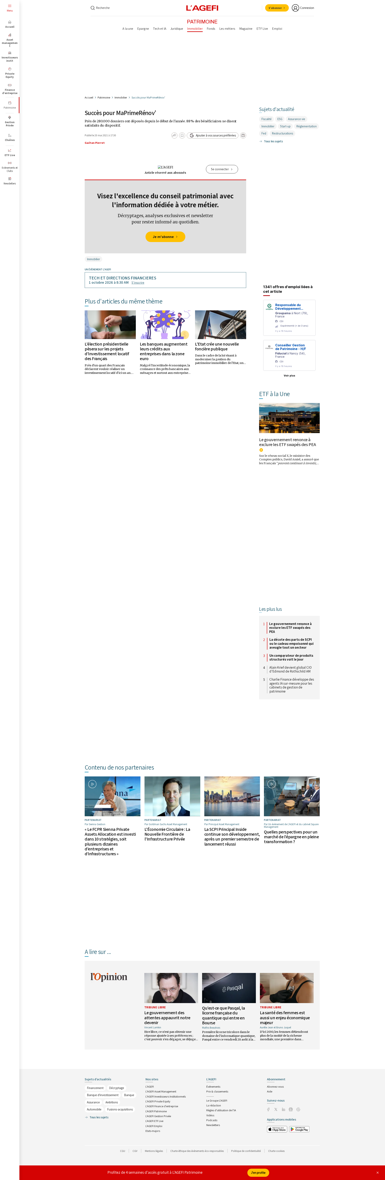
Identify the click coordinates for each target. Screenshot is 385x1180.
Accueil (89, 97)
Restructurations (282, 133)
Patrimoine (104, 97)
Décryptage (116, 1088)
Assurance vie (296, 119)
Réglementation (306, 126)
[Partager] (174, 135)
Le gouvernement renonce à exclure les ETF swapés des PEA (287, 442)
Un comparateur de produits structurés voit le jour (291, 658)
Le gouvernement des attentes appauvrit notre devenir (167, 1017)
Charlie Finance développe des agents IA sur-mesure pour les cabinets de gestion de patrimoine (291, 685)
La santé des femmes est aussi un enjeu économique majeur (285, 1017)
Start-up (285, 126)
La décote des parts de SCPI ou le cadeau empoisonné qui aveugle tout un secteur (291, 644)
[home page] (202, 8)
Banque (129, 1095)
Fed (263, 133)
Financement (95, 1088)
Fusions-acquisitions (120, 1109)
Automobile (94, 1109)
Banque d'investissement (102, 1095)
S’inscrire (138, 282)
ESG (279, 119)
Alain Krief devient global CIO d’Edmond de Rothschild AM (290, 670)
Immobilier (121, 97)
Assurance (93, 1102)
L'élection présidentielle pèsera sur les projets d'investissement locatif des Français (107, 351)
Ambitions (111, 1102)
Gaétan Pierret (95, 143)
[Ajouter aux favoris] (182, 135)
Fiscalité (266, 119)
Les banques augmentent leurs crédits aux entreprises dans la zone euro (163, 351)
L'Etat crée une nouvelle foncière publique (217, 346)
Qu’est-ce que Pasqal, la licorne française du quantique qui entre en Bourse (223, 1015)
